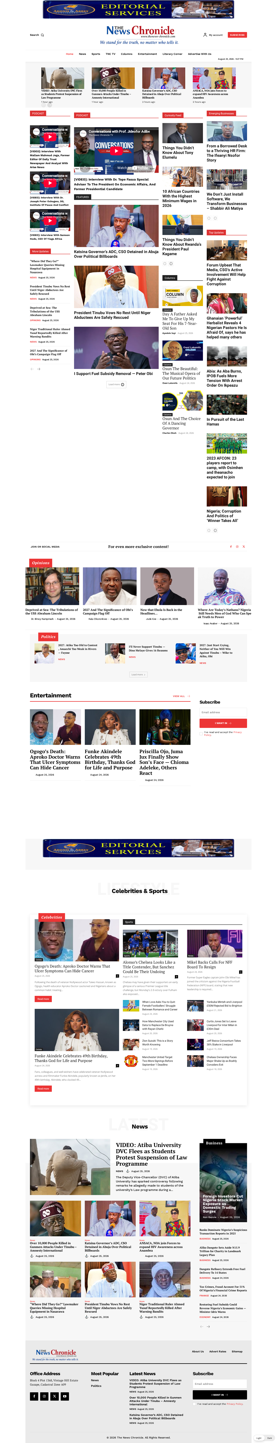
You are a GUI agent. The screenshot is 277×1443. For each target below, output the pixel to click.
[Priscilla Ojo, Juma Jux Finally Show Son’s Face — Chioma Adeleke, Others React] (165, 727)
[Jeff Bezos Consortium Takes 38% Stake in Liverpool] (195, 1044)
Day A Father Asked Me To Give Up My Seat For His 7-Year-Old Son (179, 321)
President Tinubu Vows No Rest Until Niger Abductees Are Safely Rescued (50, 290)
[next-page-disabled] (215, 218)
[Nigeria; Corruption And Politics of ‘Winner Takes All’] (227, 496)
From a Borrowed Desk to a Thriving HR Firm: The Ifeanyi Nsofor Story (227, 153)
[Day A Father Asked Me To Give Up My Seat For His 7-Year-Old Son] (182, 296)
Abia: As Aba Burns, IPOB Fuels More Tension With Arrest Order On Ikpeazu (224, 378)
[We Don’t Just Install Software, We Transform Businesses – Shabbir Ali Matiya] (227, 179)
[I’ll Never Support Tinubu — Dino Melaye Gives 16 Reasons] (115, 653)
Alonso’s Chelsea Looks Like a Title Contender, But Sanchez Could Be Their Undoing (149, 966)
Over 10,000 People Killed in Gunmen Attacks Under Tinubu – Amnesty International (111, 94)
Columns (167, 310)
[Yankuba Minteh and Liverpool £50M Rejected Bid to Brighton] (195, 1006)
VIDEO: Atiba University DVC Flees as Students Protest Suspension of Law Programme (61, 94)
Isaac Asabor (210, 623)
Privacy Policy (235, 1403)
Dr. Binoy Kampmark (42, 618)
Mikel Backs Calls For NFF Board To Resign (209, 964)
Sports (127, 955)
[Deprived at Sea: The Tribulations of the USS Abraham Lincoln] (52, 586)
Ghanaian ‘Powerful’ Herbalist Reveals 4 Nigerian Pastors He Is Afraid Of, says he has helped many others (227, 327)
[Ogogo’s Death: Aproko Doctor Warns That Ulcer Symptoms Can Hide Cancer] (55, 727)
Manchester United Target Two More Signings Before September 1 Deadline (157, 1061)
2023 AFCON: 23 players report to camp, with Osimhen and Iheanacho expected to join (225, 467)
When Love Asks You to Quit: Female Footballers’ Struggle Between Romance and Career (160, 1005)
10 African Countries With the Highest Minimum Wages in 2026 (181, 198)
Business (205, 1238)
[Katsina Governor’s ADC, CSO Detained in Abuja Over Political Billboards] (163, 78)
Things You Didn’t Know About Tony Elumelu (178, 153)
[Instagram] (237, 546)
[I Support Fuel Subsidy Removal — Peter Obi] (116, 348)
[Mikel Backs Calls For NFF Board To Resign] (214, 943)
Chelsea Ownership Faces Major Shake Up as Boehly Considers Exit (222, 1061)
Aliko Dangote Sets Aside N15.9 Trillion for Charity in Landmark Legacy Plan (220, 1251)
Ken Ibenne (210, 1217)
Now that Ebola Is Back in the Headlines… (161, 611)
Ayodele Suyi (169, 333)
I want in (221, 723)
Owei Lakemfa (170, 383)
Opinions (35, 320)
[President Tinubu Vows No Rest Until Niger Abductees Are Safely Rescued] (116, 287)
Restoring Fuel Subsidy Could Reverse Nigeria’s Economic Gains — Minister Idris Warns (223, 1308)
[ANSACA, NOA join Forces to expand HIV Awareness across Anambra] (214, 78)
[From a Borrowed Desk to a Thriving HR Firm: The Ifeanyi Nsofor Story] (227, 131)
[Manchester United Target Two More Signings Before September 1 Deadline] (131, 1061)
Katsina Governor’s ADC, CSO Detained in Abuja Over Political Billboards (161, 94)
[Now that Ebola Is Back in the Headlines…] (167, 586)
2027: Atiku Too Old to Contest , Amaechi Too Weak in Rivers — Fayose (77, 648)
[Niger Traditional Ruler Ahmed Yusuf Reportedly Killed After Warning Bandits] (165, 1279)
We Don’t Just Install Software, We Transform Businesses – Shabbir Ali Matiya (227, 201)
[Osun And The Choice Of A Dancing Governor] (182, 400)
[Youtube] (65, 1396)
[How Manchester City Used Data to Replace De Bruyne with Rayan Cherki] (131, 1025)
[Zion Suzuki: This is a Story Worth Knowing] (131, 1044)
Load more (114, 384)
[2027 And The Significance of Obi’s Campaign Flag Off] (110, 586)
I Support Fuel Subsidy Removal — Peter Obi (113, 373)
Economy (205, 1317)
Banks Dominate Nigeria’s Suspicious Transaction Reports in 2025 (223, 1231)
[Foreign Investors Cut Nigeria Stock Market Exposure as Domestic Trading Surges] (223, 1182)
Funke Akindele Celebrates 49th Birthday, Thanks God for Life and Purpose (110, 759)
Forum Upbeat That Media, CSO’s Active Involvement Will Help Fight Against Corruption (226, 274)
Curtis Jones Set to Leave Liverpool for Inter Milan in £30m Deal (222, 1025)
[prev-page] (43, 105)
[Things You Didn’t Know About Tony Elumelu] (182, 133)
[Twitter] (243, 546)
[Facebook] (230, 546)
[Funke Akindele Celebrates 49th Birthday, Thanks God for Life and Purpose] (110, 727)
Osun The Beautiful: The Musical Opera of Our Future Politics (181, 373)
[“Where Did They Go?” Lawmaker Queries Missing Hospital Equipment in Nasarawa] (55, 1279)
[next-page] (49, 105)
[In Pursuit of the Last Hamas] (227, 405)
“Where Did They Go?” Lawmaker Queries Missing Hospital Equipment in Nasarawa (47, 266)
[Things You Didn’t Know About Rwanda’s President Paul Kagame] (182, 225)
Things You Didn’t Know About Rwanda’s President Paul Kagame (181, 246)
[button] (37, 35)
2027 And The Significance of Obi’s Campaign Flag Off (48, 352)
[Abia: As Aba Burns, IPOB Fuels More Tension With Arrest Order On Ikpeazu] (227, 356)
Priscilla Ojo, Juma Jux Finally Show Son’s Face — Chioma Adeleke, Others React (164, 762)
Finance (204, 1295)
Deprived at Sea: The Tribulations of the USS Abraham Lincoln (45, 311)
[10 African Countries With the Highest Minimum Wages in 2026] (182, 177)
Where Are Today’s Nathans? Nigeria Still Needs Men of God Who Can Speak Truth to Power (224, 613)
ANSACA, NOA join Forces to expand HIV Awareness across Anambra (210, 94)
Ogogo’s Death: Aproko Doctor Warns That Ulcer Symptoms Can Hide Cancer (55, 759)
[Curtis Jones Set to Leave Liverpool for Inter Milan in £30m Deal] (195, 1025)
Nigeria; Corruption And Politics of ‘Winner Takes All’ (224, 516)
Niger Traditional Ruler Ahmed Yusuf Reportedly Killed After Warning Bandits (50, 332)
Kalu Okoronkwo (98, 618)
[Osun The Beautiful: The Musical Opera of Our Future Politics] (182, 350)
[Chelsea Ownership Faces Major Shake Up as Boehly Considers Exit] (195, 1061)
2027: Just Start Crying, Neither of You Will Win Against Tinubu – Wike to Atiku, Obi (216, 650)
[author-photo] (27, 619)
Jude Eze (151, 618)
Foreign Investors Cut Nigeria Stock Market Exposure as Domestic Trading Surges (223, 1203)
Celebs (39, 959)
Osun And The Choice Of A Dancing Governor (181, 423)
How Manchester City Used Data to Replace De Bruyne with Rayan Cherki (158, 1025)
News (33, 277)
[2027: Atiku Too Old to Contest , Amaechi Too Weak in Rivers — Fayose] (44, 653)
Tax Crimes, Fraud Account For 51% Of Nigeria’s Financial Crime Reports (223, 1288)
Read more (43, 999)
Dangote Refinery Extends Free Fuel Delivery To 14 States (222, 1271)
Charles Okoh (169, 433)
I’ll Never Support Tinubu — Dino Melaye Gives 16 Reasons (148, 648)
